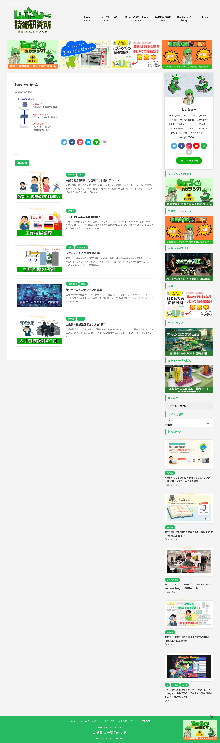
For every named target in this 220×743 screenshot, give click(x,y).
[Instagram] (189, 146)
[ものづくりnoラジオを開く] (200, 730)
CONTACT (146, 721)
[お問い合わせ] (189, 152)
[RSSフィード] (204, 146)
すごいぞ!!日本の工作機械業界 (83, 217)
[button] (212, 716)
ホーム (86, 19)
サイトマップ (184, 19)
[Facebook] (181, 146)
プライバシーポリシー (128, 721)
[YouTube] (196, 146)
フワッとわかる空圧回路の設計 (84, 253)
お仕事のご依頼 (163, 19)
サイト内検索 (169, 423)
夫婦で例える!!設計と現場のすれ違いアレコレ (92, 180)
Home (72, 721)
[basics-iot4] (88, 142)
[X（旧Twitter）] (174, 146)
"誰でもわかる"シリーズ (135, 19)
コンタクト (202, 19)
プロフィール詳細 (189, 160)
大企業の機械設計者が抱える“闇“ (85, 324)
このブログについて (107, 19)
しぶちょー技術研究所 (110, 732)
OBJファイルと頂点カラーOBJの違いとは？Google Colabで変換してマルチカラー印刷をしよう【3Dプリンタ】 (188, 693)
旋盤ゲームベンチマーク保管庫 (84, 290)
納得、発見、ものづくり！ (110, 727)
